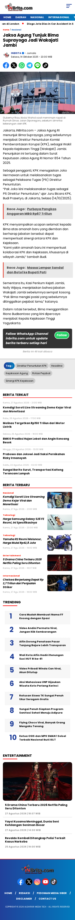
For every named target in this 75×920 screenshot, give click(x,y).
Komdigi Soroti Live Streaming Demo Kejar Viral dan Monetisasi (24, 500)
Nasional (37, 17)
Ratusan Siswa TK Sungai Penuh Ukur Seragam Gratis (41, 697)
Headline (56, 366)
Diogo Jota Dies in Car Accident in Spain (45, 23)
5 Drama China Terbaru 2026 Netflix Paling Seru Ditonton (22, 561)
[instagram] (37, 884)
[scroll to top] (69, 898)
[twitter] (29, 884)
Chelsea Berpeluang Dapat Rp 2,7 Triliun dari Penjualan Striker (23, 583)
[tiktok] (54, 884)
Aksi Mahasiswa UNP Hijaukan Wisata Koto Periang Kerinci (39, 684)
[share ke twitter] (15, 67)
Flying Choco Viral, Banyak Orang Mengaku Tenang (42, 724)
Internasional (58, 17)
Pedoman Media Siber (52, 893)
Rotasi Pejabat (41, 373)
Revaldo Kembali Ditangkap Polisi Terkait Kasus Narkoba (35, 839)
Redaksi (24, 893)
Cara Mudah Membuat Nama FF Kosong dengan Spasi (41, 616)
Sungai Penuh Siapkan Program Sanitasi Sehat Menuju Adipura (41, 711)
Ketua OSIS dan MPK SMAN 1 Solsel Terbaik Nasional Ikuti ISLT (42, 738)
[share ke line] (38, 67)
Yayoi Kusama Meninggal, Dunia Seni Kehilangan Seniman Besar (32, 823)
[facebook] (21, 884)
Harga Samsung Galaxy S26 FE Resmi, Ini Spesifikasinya (23, 520)
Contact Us (47, 899)
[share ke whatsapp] (23, 67)
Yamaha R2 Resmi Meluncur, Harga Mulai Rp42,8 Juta (22, 541)
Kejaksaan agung (17, 373)
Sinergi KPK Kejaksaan (19, 381)
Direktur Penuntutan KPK (32, 366)
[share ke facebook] (7, 67)
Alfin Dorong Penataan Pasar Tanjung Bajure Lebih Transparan (42, 643)
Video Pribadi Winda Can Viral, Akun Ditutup (40, 670)
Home (7, 17)
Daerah (20, 17)
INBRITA (16, 53)
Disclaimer (24, 899)
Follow (62, 335)
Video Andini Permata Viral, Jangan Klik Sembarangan (38, 630)
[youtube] (46, 884)
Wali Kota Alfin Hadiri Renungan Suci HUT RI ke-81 (41, 657)
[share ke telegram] (30, 67)
